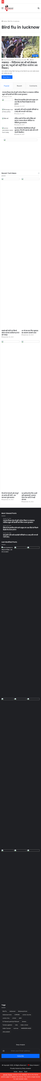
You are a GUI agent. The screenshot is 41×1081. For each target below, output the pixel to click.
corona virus (6, 1018)
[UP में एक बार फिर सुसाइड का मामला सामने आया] (30, 253)
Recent (19, 86)
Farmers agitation (7, 1025)
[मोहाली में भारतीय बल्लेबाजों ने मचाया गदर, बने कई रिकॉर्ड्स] (20, 924)
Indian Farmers (7, 1028)
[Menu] (2, 9)
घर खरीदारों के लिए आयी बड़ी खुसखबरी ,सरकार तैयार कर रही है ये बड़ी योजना (29, 496)
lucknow (16, 1028)
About (21, 1071)
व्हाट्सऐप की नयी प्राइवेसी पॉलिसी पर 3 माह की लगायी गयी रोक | (26, 110)
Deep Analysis (34, 1065)
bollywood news (7, 1014)
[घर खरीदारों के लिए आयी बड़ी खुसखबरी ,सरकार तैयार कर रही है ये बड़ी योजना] (30, 416)
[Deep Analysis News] (9, 8)
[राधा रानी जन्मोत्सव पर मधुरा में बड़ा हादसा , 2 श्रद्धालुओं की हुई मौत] (33, 924)
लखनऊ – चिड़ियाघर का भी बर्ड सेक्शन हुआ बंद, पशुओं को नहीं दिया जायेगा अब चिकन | (20, 65)
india (16, 1025)
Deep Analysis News (9, 60)
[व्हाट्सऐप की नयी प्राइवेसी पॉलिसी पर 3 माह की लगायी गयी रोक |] (7, 112)
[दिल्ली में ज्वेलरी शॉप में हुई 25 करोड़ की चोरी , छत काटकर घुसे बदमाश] (10, 416)
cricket (14, 1018)
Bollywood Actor (22, 1011)
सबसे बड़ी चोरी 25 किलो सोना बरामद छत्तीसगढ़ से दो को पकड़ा (10, 333)
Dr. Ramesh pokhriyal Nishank (11, 1021)
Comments (33, 86)
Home (5, 21)
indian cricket (24, 1025)
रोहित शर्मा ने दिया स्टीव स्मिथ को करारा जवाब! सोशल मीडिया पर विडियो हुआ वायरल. (25, 120)
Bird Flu (5, 1011)
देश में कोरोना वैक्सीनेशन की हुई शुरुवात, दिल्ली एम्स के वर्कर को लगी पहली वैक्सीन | (26, 130)
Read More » (7, 77)
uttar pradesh (6, 1031)
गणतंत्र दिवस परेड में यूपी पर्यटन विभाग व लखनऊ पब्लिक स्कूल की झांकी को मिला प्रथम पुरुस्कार (20, 93)
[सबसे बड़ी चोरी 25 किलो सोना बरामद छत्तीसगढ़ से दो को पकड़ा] (10, 253)
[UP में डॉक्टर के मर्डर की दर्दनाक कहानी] (7, 924)
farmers (24, 1021)
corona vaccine (26, 1014)
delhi (20, 1018)
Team (25, 1071)
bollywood (12, 1011)
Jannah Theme (7, 1074)
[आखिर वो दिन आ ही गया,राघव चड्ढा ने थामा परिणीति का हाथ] (33, 773)
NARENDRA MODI (26, 1028)
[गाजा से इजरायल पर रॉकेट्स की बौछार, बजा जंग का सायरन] (7, 622)
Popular (6, 86)
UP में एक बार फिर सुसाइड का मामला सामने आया (30, 332)
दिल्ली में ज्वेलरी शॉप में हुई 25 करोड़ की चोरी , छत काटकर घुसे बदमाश (10, 495)
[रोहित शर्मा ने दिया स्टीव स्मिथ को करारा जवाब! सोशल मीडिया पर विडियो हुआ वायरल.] (7, 121)
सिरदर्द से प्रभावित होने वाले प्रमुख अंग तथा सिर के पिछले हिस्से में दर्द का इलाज (26, 102)
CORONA (17, 1014)
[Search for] (39, 9)
